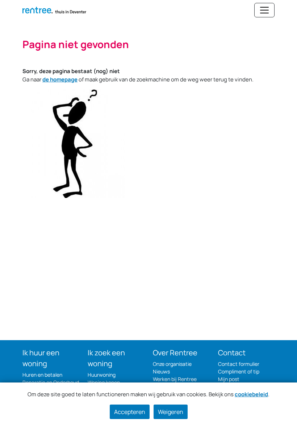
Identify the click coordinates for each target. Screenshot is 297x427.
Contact (232, 353)
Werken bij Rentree (175, 379)
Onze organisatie (172, 363)
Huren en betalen (42, 374)
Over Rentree (175, 353)
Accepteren (129, 412)
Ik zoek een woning (106, 358)
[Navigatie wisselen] (264, 10)
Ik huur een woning (40, 358)
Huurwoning (102, 374)
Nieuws (161, 371)
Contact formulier (238, 363)
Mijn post (228, 379)
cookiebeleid (251, 394)
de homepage (60, 79)
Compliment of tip (238, 371)
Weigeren (170, 412)
